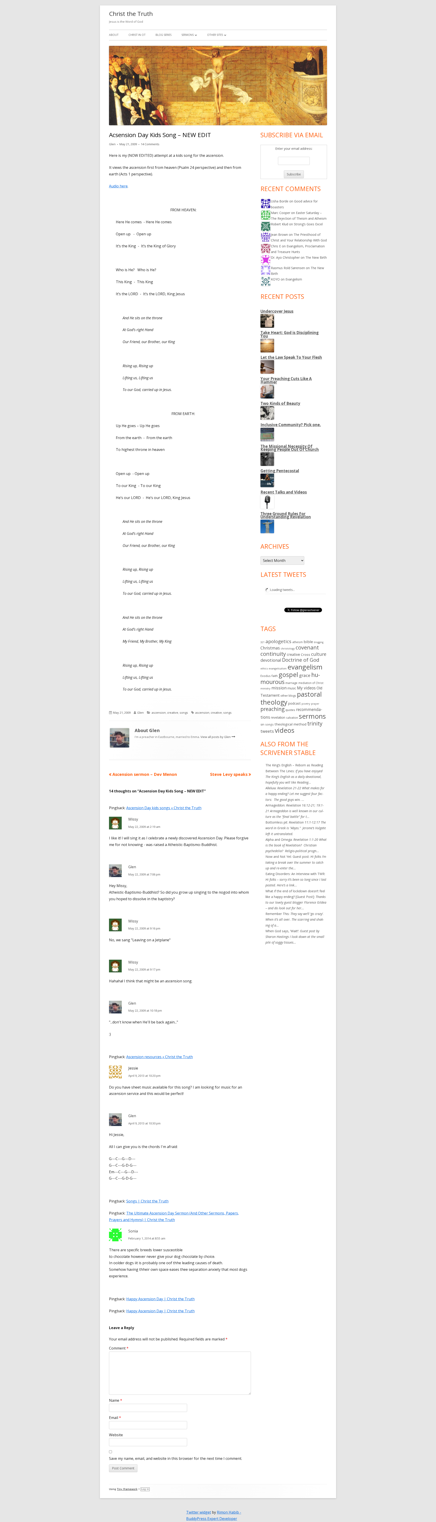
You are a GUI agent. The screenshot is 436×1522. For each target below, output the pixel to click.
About (114, 35)
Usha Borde (279, 201)
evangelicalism (278, 668)
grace (304, 675)
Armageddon (275, 805)
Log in (145, 1489)
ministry (265, 688)
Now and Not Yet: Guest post (287, 856)
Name (115, 1400)
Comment (119, 1348)
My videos (306, 688)
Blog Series (163, 35)
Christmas (270, 648)
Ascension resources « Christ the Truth (159, 1056)
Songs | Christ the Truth (147, 1201)
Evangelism (293, 279)
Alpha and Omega (278, 839)
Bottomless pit (276, 822)
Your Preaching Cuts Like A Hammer (286, 380)
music (291, 688)
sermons (312, 716)
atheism (297, 642)
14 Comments (150, 144)
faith (274, 676)
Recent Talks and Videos (283, 492)
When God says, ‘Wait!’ (281, 931)
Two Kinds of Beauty (280, 403)
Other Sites (215, 35)
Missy (133, 819)
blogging (318, 642)
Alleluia (270, 788)
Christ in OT (137, 35)
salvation (292, 717)
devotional (270, 660)
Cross (305, 654)
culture (318, 654)
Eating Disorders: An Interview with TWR (295, 874)
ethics (264, 668)
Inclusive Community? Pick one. (290, 424)
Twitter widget (198, 1512)
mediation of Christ (310, 683)
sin (262, 724)
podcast (294, 703)
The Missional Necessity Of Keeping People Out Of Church (289, 448)
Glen (112, 144)
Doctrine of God (300, 660)
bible (308, 641)
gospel (288, 674)
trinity (314, 723)
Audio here (118, 186)
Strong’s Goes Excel (308, 224)
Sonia (133, 1231)
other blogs (288, 695)
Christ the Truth (131, 14)
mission (279, 688)
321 (262, 642)
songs (184, 713)
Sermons (187, 35)
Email (115, 1417)
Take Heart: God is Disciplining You (289, 334)
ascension (158, 713)
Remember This (277, 914)
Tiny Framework (127, 1489)
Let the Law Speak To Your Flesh (291, 357)
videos (284, 730)
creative (172, 713)
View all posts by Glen (216, 737)
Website (116, 1434)
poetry (306, 703)
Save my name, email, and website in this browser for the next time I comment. (175, 1458)
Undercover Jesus (276, 311)
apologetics (278, 641)
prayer (315, 703)
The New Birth (316, 257)
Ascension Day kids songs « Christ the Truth (163, 807)
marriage (291, 683)
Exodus (265, 676)
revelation (278, 717)
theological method (290, 724)
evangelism (304, 666)
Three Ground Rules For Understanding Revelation (285, 515)
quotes (290, 710)
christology (288, 648)
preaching (272, 709)
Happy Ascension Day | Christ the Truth (160, 1298)
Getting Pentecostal (279, 470)
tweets (267, 731)
